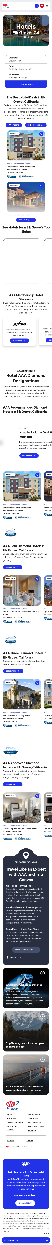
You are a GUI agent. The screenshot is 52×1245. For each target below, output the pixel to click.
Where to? (13, 58)
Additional (14, 74)
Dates (11, 66)
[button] (18, 602)
